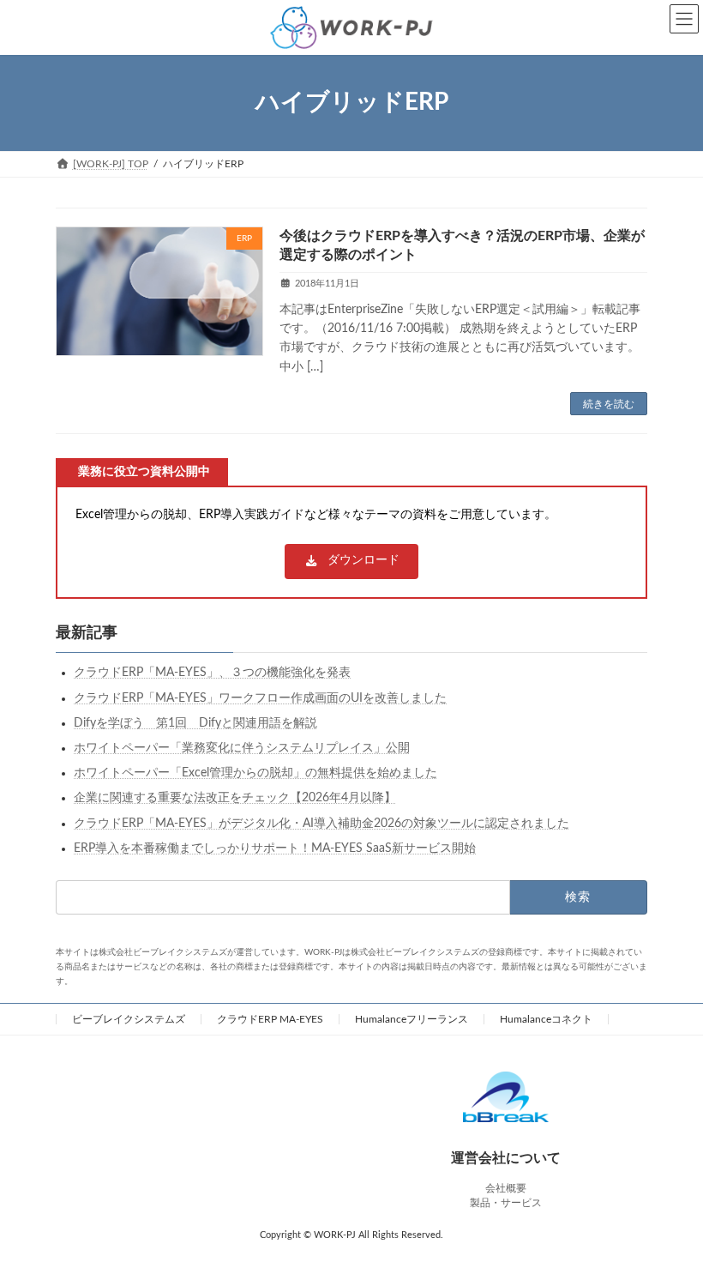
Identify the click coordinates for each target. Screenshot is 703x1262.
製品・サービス (506, 1203)
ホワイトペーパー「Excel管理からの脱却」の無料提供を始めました (255, 773)
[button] (351, 561)
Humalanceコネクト (546, 1019)
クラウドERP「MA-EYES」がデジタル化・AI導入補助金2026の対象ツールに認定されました (321, 824)
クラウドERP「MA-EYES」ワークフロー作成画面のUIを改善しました (260, 698)
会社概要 (505, 1188)
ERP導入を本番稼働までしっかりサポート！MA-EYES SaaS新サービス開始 (275, 848)
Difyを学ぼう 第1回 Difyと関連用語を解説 (195, 723)
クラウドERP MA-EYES (270, 1019)
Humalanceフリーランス (411, 1019)
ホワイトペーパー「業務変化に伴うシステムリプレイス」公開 (242, 748)
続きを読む (608, 404)
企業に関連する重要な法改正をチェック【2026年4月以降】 (235, 799)
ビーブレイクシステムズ (128, 1019)
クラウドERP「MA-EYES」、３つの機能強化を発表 (212, 673)
